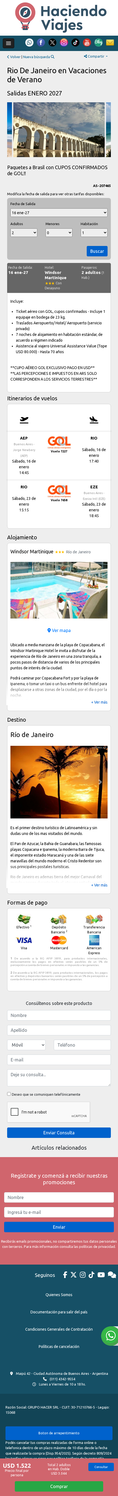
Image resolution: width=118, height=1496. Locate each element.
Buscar (97, 251)
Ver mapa (61, 630)
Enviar (59, 1227)
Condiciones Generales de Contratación (59, 1329)
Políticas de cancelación (59, 1346)
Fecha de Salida (22, 204)
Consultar (101, 1467)
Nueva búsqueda (37, 57)
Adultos (16, 224)
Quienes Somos (59, 1295)
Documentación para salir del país (59, 1312)
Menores (53, 224)
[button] (17, 590)
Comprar (59, 1486)
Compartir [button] (96, 56)
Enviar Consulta (59, 1132)
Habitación (89, 224)
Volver (15, 57)
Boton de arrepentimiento (59, 1433)
